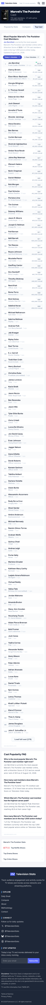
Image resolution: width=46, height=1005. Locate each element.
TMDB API (25, 987)
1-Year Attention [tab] (31, 57)
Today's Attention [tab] (12, 57)
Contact (4, 912)
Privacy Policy (6, 996)
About (3, 904)
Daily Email (5, 896)
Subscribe (33, 961)
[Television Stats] (9, 3)
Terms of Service (7, 994)
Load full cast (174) (23, 739)
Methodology (6, 908)
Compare (5, 900)
